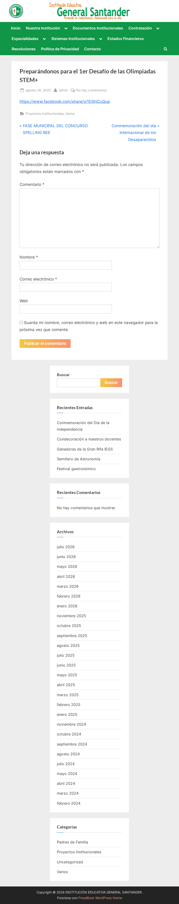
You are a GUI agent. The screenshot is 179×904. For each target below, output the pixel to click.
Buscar (63, 374)
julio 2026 (66, 546)
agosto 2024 (68, 754)
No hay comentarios (91, 90)
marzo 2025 (68, 694)
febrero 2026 (68, 596)
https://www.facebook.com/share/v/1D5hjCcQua (65, 101)
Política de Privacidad (60, 49)
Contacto (92, 49)
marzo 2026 (68, 586)
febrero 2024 (68, 803)
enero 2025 (67, 714)
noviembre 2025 (71, 615)
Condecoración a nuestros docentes (89, 439)
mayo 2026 (67, 566)
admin (63, 90)
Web (24, 301)
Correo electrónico (38, 279)
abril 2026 (66, 576)
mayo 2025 (67, 675)
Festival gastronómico (76, 468)
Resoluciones (24, 49)
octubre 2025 (69, 625)
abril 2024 (66, 783)
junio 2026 (66, 556)
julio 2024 (66, 763)
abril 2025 (66, 684)
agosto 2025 (68, 645)
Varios (70, 113)
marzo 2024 (68, 793)
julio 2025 (66, 655)
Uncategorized (70, 862)
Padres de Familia (72, 842)
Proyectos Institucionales (45, 113)
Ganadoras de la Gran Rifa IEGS (85, 449)
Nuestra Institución (43, 28)
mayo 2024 (67, 773)
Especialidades (25, 38)
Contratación (140, 28)
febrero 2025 (68, 704)
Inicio (16, 28)
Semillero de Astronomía (78, 459)
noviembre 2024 (71, 724)
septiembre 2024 (72, 744)
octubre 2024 (69, 734)
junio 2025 (66, 665)
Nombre (29, 257)
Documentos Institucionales (98, 28)
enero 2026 (67, 606)
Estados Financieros (125, 38)
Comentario (32, 184)
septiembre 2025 (72, 635)
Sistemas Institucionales (73, 38)
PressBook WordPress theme (100, 898)
